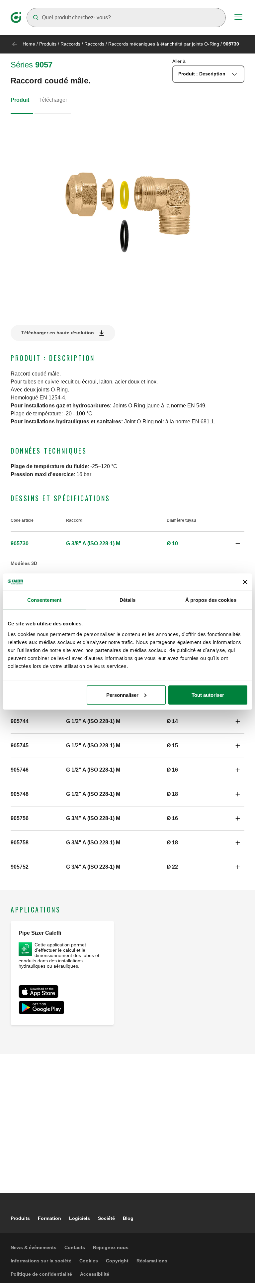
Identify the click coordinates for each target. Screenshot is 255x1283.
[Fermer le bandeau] (245, 582)
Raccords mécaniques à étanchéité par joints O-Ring (163, 44)
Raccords (70, 44)
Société (106, 1218)
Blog (128, 1218)
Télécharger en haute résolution (57, 332)
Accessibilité (94, 1274)
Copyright (117, 1260)
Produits (47, 44)
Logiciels (79, 1218)
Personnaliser (122, 694)
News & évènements (33, 1247)
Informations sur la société (41, 1260)
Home (29, 44)
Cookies (88, 1260)
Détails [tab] (128, 600)
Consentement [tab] (44, 600)
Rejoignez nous (110, 1247)
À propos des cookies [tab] (210, 600)
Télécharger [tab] (53, 100)
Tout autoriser (208, 694)
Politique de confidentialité (41, 1274)
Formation (49, 1218)
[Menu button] (238, 18)
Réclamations (151, 1260)
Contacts (74, 1247)
